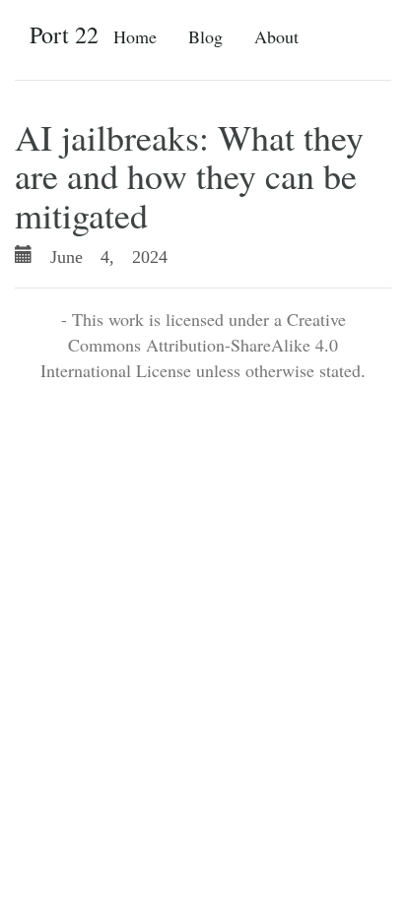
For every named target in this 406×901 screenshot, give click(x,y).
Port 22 (64, 34)
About (276, 36)
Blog (205, 36)
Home (135, 36)
